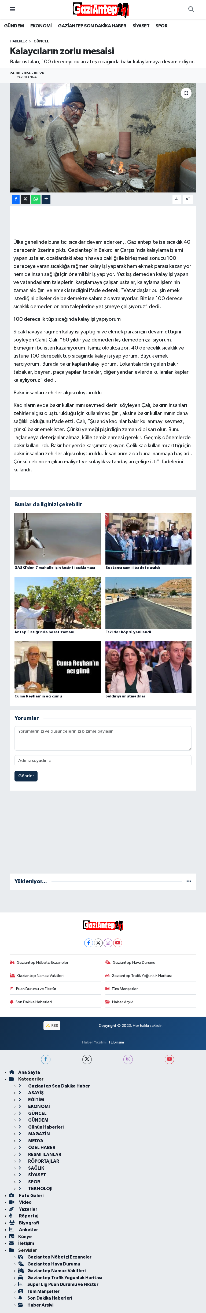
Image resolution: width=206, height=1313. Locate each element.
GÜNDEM (14, 26)
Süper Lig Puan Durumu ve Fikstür (62, 1284)
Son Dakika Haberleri (34, 1002)
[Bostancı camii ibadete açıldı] (148, 538)
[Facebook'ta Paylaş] (16, 199)
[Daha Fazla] (46, 199)
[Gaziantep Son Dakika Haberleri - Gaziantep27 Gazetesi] (100, 9)
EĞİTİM (35, 1099)
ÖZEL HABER (41, 1147)
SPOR (161, 26)
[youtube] (169, 1059)
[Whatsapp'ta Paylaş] (36, 199)
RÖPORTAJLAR (43, 1161)
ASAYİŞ (35, 1092)
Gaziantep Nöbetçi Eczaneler (42, 963)
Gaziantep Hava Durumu (134, 963)
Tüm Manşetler (125, 989)
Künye (25, 1236)
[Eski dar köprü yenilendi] (148, 603)
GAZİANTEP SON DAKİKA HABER (92, 26)
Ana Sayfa (29, 1072)
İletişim (26, 1243)
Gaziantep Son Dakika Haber (58, 1086)
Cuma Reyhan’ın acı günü (38, 696)
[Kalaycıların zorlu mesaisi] (103, 137)
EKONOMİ (41, 26)
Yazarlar (27, 1209)
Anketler (28, 1229)
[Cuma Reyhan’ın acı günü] (57, 667)
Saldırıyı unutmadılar (125, 696)
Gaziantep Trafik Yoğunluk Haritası (142, 976)
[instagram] (128, 1059)
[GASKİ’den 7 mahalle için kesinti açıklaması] (57, 538)
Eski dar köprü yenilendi (128, 632)
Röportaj (28, 1216)
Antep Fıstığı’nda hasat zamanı (44, 632)
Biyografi (28, 1223)
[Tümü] (189, 881)
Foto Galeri (30, 1195)
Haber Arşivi (122, 1002)
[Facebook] (88, 943)
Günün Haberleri (45, 1127)
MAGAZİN (38, 1134)
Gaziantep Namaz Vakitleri (40, 976)
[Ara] (191, 9)
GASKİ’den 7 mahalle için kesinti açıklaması (54, 568)
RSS (54, 1026)
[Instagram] (108, 943)
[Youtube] (117, 943)
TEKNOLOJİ (40, 1188)
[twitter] (87, 1059)
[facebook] (45, 1059)
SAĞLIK (35, 1168)
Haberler (18, 41)
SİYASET (141, 26)
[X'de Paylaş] (25, 199)
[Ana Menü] (12, 9)
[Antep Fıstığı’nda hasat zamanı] (57, 603)
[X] (98, 943)
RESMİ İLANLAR (44, 1154)
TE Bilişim (116, 1042)
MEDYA (35, 1141)
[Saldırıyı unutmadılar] (148, 667)
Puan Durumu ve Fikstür (36, 989)
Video (25, 1202)
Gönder (26, 776)
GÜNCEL (41, 41)
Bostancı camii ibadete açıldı (132, 568)
